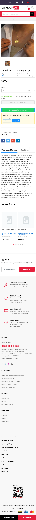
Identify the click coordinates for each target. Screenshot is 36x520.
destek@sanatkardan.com (9, 358)
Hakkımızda (5, 398)
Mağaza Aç (4, 418)
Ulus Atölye (11, 19)
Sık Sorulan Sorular (7, 404)
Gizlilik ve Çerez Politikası (9, 384)
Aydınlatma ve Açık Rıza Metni (10, 381)
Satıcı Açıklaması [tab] (9, 150)
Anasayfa (4, 19)
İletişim (3, 401)
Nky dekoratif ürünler (9, 229)
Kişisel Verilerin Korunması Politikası (12, 375)
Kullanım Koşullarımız (8, 378)
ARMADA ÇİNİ (22, 229)
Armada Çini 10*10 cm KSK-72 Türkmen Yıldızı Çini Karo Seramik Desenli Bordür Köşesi (25, 234)
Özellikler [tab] (25, 150)
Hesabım (4, 415)
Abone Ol (26, 269)
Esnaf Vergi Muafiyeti (8, 387)
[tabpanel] (18, 176)
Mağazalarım (5, 421)
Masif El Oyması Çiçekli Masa (9, 234)
